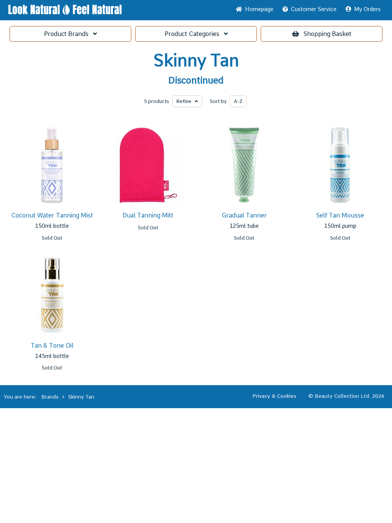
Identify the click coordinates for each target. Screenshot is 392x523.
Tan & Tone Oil (52, 345)
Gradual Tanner (244, 215)
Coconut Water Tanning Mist (52, 215)
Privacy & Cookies (274, 396)
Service (313, 9)
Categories (194, 34)
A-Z (238, 101)
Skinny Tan (196, 60)
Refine (185, 101)
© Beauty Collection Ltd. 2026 (346, 396)
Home (257, 9)
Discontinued (196, 80)
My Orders (366, 9)
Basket (327, 34)
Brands (68, 34)
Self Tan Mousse (340, 215)
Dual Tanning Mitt (147, 215)
